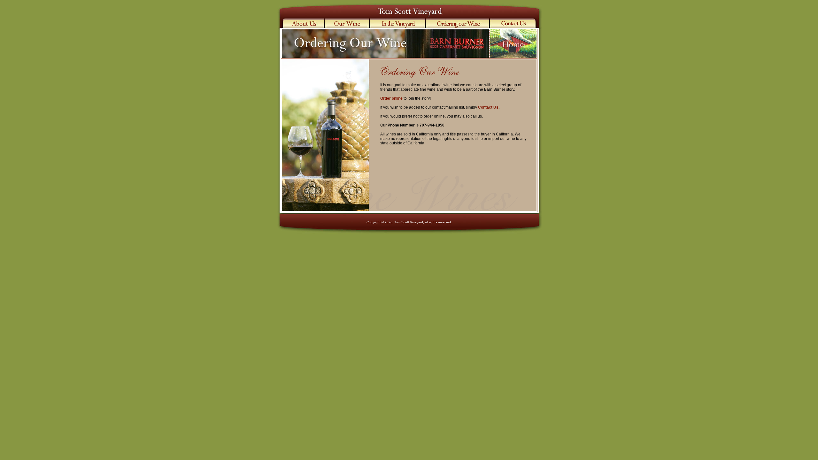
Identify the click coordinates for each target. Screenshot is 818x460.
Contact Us (488, 107)
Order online (391, 98)
